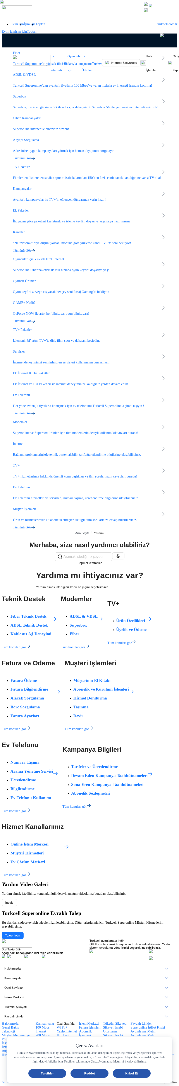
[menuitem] (89, 968)
